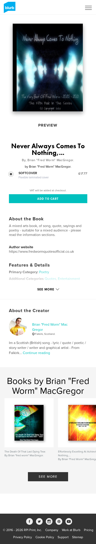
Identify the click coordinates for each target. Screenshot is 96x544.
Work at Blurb (71, 530)
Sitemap (77, 537)
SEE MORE (48, 477)
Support (63, 537)
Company (51, 530)
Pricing (88, 530)
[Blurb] (8, 9)
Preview (47, 125)
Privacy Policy (22, 537)
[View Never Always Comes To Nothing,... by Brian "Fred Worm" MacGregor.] (48, 67)
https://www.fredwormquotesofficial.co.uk (41, 251)
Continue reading (36, 353)
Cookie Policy (44, 537)
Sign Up (71, 8)
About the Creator (29, 310)
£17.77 (82, 173)
